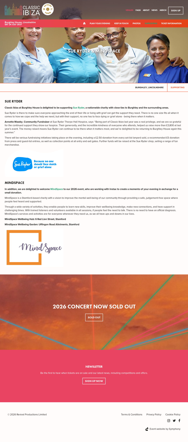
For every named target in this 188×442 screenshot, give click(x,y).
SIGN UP (175, 10)
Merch (163, 10)
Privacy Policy (153, 414)
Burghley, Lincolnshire (149, 87)
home (84, 23)
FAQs (138, 10)
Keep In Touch (121, 23)
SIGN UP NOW (94, 381)
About (146, 10)
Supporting (151, 23)
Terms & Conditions (131, 414)
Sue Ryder (78, 108)
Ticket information (171, 23)
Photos (137, 23)
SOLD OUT (94, 317)
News (155, 10)
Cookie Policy (172, 414)
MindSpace (56, 189)
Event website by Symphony (165, 429)
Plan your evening (100, 23)
